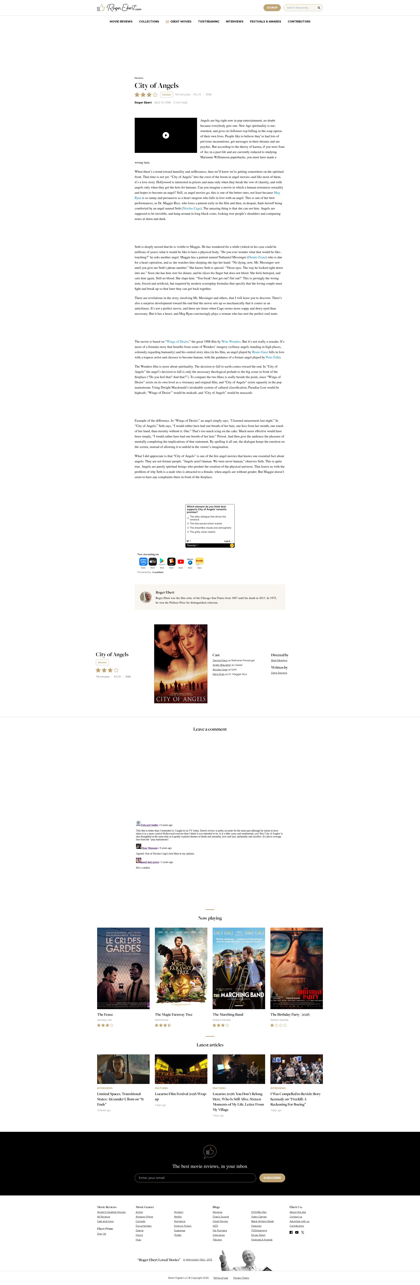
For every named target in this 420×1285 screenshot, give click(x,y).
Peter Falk (272, 357)
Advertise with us (299, 1221)
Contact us (296, 1216)
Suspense (179, 1230)
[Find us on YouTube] (297, 1232)
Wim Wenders (231, 341)
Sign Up (101, 1233)
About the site (298, 1212)
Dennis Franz (257, 257)
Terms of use (220, 1277)
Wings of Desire (178, 341)
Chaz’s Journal (221, 1216)
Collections (149, 21)
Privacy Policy (241, 1277)
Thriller (177, 1235)
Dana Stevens (279, 672)
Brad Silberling (279, 660)
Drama (166, 94)
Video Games (259, 1216)
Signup (272, 7)
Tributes (217, 1239)
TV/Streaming (208, 21)
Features (256, 1225)
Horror (139, 1235)
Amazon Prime (144, 1216)
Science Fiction (182, 1225)
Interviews (234, 21)
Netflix (178, 1216)
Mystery (178, 1212)
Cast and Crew (105, 1221)
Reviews (139, 78)
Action (139, 1212)
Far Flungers (220, 1230)
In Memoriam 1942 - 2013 (197, 1259)
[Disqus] (210, 860)
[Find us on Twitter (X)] (302, 1232)
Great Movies (180, 21)
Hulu (138, 1239)
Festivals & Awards (265, 21)
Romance (179, 1221)
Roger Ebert (143, 102)
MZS (215, 1225)
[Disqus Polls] (210, 778)
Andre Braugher (222, 665)
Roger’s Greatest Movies (111, 1212)
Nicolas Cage (191, 208)
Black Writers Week (262, 1221)
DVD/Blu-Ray (259, 1212)
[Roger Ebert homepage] (119, 8)
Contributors (299, 21)
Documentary (144, 1225)
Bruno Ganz (260, 352)
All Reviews (103, 1216)
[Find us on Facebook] (291, 1232)
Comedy (141, 1221)
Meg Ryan (219, 674)
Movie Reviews (121, 21)
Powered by (144, 572)
